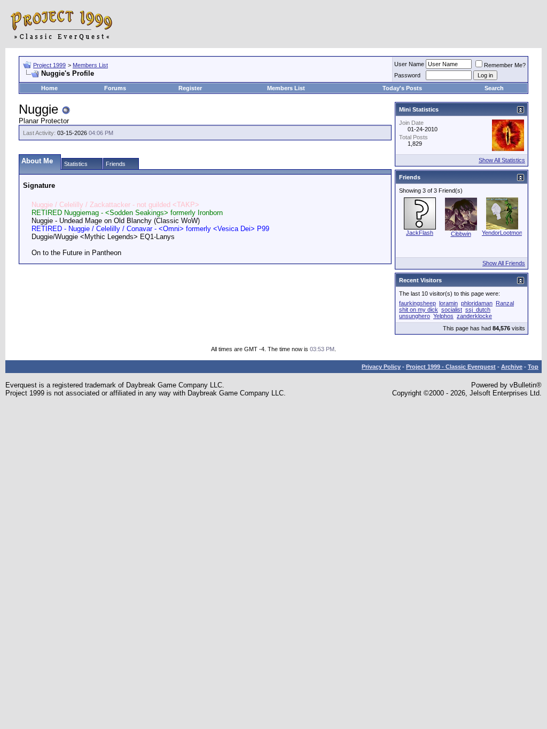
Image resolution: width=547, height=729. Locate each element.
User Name (409, 64)
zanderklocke (474, 316)
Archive (511, 366)
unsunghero (414, 316)
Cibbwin (461, 234)
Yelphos (443, 316)
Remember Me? (505, 65)
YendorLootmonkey (507, 232)
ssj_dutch (477, 309)
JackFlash (419, 232)
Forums (115, 88)
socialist (451, 309)
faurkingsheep (417, 303)
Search (494, 88)
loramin (448, 303)
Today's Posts (402, 88)
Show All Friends (503, 263)
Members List (90, 65)
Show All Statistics (502, 160)
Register (190, 88)
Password (407, 75)
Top (533, 366)
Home (49, 88)
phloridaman (477, 303)
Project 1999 (49, 65)
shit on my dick (418, 309)
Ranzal (505, 303)
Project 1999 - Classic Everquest (451, 366)
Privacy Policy (381, 366)
